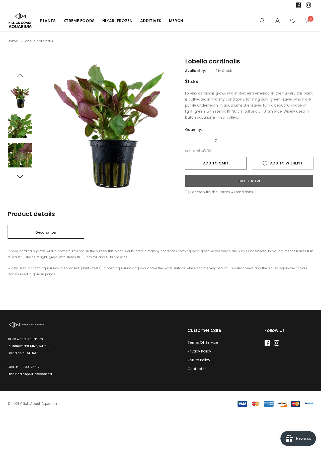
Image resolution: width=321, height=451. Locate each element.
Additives (151, 20)
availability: (195, 70)
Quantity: (193, 129)
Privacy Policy (199, 351)
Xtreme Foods (79, 20)
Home (13, 41)
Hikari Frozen (117, 20)
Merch (176, 20)
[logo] (20, 21)
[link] (298, 5)
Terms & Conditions (236, 192)
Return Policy (199, 360)
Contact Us (197, 368)
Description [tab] (45, 232)
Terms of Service (203, 342)
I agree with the (203, 192)
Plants (48, 20)
